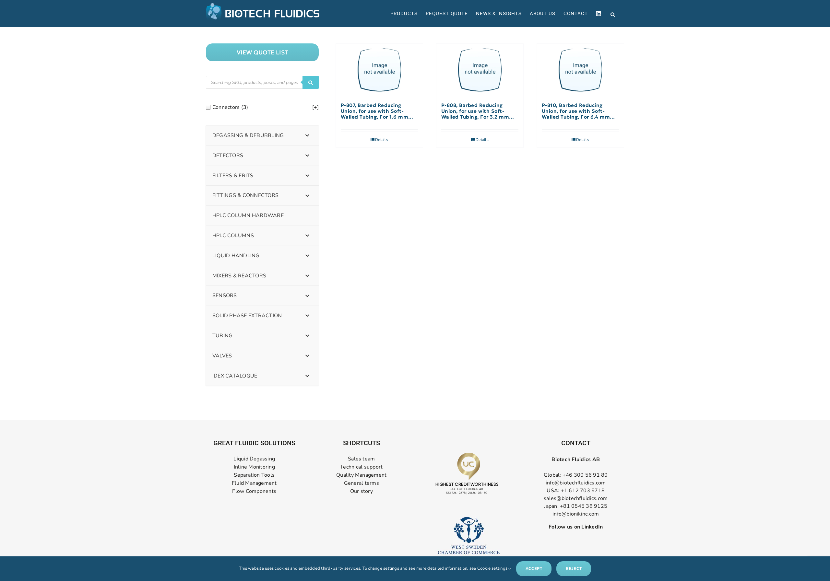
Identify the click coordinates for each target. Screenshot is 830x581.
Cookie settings (493, 568)
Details (381, 139)
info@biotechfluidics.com (576, 482)
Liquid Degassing (254, 459)
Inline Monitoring (254, 467)
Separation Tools (254, 475)
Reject (574, 568)
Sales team (361, 459)
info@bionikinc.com (575, 513)
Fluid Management (254, 483)
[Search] (310, 82)
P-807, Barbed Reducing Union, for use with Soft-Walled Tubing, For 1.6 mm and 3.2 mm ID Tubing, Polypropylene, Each (375, 111)
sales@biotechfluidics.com (576, 498)
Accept (534, 568)
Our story (361, 491)
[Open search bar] (613, 14)
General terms (361, 483)
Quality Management (361, 475)
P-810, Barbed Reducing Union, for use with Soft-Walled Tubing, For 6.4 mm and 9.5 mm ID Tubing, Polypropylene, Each (576, 111)
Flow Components (254, 491)
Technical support (361, 467)
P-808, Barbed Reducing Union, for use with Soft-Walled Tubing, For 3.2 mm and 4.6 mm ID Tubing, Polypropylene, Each (475, 111)
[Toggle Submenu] (307, 135)
